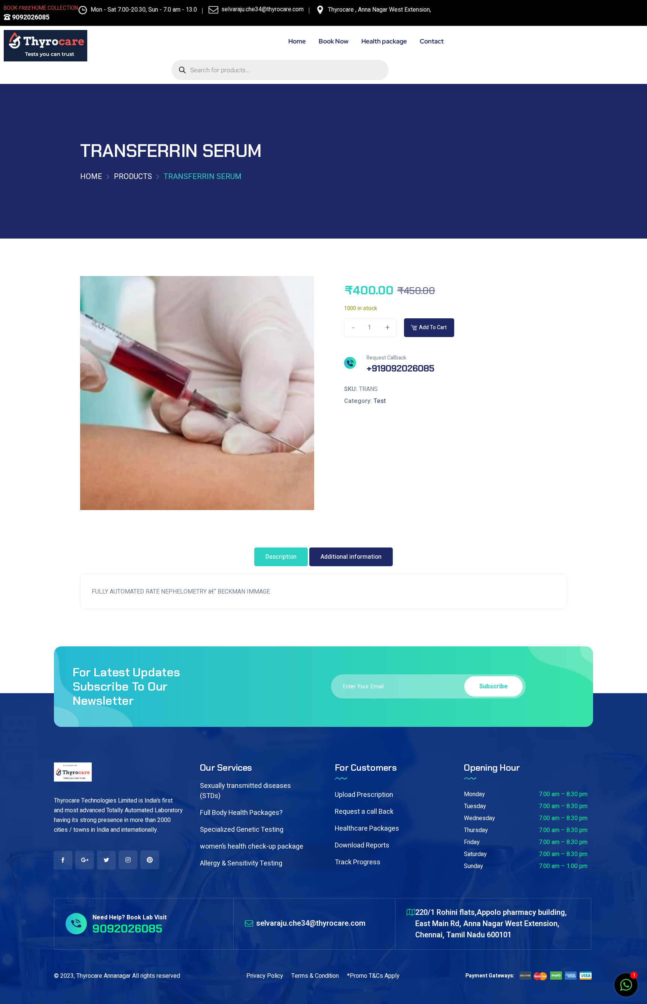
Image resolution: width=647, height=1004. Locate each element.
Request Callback (386, 358)
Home (91, 176)
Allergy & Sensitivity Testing (241, 863)
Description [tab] (281, 556)
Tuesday (475, 806)
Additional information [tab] (351, 556)
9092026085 (29, 17)
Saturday (475, 854)
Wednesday (479, 818)
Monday (474, 794)
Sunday (473, 866)
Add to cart (433, 327)
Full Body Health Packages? (241, 813)
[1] (626, 989)
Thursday (476, 830)
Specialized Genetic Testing (241, 830)
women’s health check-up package (251, 846)
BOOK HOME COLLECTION (41, 8)
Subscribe (493, 686)
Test (380, 401)
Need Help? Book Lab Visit (129, 917)
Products (133, 176)
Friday (472, 842)
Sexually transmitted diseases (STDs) (245, 791)
